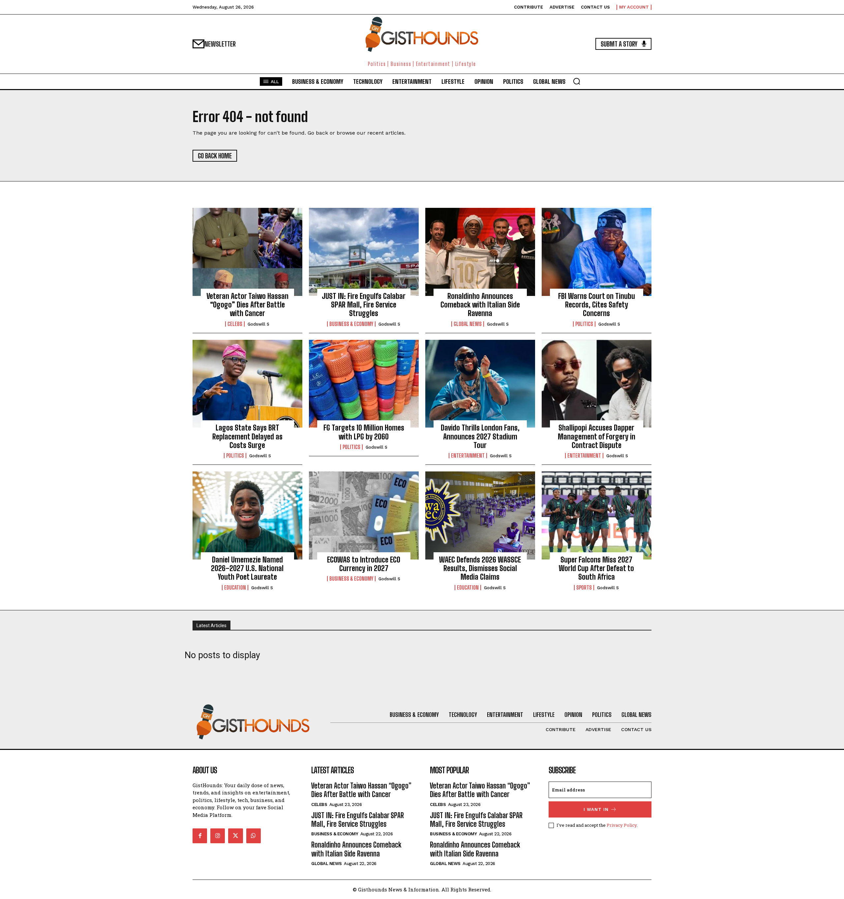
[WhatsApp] (253, 835)
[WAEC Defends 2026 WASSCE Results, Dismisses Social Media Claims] (480, 515)
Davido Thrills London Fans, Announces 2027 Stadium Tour (480, 436)
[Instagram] (217, 835)
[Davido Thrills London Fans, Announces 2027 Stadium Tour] (480, 384)
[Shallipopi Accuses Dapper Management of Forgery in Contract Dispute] (596, 384)
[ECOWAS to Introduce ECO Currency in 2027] (364, 515)
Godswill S (258, 324)
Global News (468, 324)
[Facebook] (200, 835)
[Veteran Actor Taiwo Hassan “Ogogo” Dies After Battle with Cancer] (247, 252)
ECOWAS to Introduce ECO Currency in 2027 (363, 564)
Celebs (234, 324)
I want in (596, 809)
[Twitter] (235, 835)
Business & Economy (351, 324)
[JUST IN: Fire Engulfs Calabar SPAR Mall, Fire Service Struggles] (364, 252)
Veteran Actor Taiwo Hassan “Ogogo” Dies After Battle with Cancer (247, 305)
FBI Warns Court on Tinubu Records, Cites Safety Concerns (596, 305)
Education (235, 587)
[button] (577, 81)
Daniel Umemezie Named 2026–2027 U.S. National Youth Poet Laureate (247, 568)
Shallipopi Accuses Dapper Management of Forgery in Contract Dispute (596, 436)
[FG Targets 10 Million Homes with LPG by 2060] (364, 384)
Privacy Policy (622, 825)
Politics (584, 324)
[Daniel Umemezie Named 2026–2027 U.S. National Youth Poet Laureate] (247, 515)
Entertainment (468, 455)
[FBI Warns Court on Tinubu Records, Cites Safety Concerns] (596, 252)
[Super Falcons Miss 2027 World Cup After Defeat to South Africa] (596, 515)
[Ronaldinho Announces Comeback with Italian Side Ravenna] (480, 252)
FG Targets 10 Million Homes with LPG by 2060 (363, 432)
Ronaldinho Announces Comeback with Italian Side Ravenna (480, 305)
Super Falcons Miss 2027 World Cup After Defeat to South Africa (596, 568)
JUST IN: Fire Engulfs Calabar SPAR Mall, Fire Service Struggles (364, 305)
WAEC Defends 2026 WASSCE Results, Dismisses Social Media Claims (480, 568)
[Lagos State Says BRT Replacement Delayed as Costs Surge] (247, 384)
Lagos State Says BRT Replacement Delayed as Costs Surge (247, 436)
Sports (584, 587)
